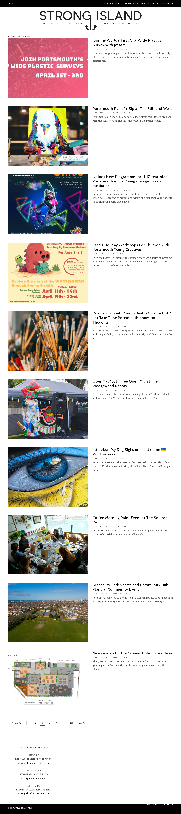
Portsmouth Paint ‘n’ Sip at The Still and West (132, 108)
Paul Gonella (101, 49)
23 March (115, 190)
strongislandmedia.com (34, 778)
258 (71, 723)
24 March (115, 113)
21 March (115, 390)
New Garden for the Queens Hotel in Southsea (133, 653)
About (79, 24)
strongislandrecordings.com (34, 793)
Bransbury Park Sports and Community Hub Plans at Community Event (131, 587)
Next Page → (84, 723)
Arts (45, 24)
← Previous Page (16, 723)
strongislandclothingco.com (34, 762)
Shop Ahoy (133, 24)
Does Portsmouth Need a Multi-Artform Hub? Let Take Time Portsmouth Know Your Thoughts (132, 317)
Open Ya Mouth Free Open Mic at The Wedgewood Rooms (125, 383)
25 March (115, 49)
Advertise (109, 24)
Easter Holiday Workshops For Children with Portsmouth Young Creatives (131, 247)
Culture (55, 24)
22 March (115, 326)
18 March (115, 458)
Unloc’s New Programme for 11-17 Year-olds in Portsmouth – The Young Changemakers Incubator (132, 181)
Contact (121, 24)
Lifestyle (68, 24)
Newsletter (152, 804)
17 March (115, 594)
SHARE (127, 49)
